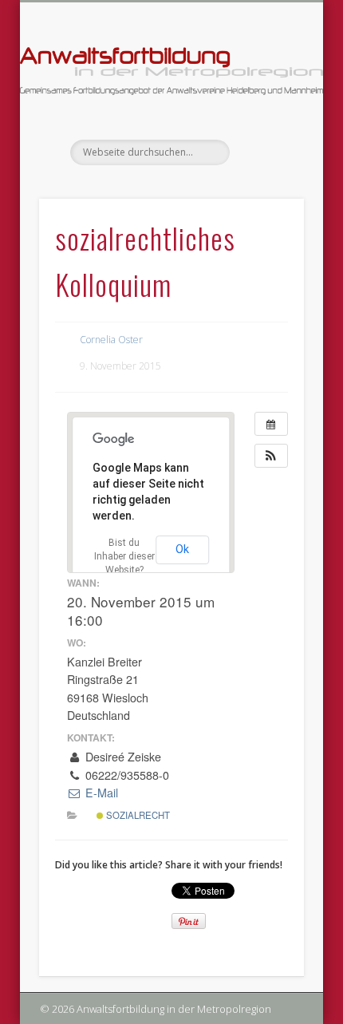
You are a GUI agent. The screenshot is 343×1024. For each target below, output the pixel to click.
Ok (182, 549)
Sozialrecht (137, 815)
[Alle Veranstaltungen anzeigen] (271, 424)
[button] (271, 456)
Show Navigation (265, 143)
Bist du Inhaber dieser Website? (124, 556)
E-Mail (99, 793)
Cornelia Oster (111, 339)
